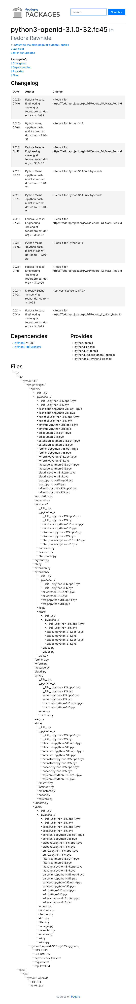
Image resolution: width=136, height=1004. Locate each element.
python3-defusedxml (28, 346)
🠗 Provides (17, 71)
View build (17, 48)
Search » (116, 12)
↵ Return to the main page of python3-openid (40, 44)
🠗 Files (14, 75)
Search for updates (23, 52)
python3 (20, 342)
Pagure (75, 996)
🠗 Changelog (18, 63)
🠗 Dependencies (21, 67)
